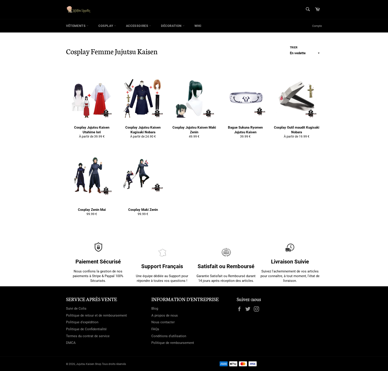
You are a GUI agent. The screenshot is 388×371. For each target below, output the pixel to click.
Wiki (197, 26)
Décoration (172, 26)
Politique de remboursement (172, 343)
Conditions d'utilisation (168, 336)
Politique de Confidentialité (86, 329)
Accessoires (137, 26)
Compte (317, 26)
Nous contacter (163, 322)
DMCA (71, 343)
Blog (154, 308)
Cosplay (106, 26)
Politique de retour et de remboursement (96, 315)
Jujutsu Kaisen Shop (88, 364)
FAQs (155, 329)
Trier (294, 47)
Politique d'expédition (82, 322)
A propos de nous (164, 315)
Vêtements (76, 26)
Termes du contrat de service (88, 336)
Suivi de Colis (76, 308)
